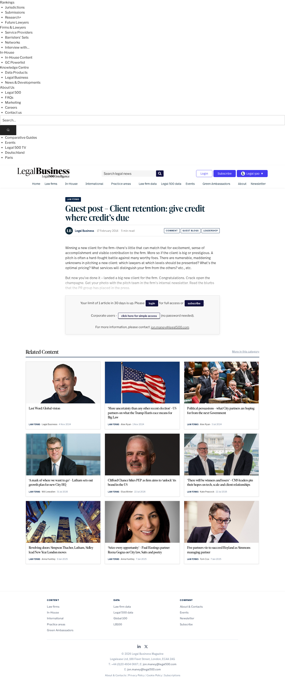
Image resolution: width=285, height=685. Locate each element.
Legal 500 (13, 92)
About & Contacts (191, 606)
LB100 (117, 624)
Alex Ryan (126, 424)
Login (204, 173)
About (242, 184)
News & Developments (22, 82)
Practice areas (121, 184)
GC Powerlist (15, 62)
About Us (7, 87)
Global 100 (120, 618)
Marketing (13, 103)
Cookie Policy (154, 675)
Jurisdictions (15, 7)
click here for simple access (139, 315)
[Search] (8, 130)
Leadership (210, 230)
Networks (12, 42)
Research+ (13, 17)
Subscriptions (172, 675)
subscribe (194, 303)
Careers (11, 108)
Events (10, 143)
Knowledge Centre (14, 67)
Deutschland (15, 153)
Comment (172, 230)
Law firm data (148, 184)
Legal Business (16, 77)
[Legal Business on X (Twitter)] (146, 647)
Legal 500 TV (15, 148)
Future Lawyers (17, 22)
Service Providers (19, 32)
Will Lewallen (48, 491)
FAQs (9, 97)
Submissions (15, 12)
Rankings (7, 2)
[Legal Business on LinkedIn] (139, 647)
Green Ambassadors (216, 184)
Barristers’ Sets (17, 37)
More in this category (245, 351)
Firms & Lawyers (13, 27)
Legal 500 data (171, 184)
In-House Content (18, 57)
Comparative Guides (21, 138)
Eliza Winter (127, 491)
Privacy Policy (136, 675)
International (94, 184)
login (152, 303)
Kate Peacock (207, 491)
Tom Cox (204, 559)
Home (36, 184)
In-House (7, 52)
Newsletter (258, 184)
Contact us (13, 113)
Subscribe (225, 173)
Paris (9, 158)
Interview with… (17, 47)
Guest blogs (191, 230)
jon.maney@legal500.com (170, 327)
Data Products (16, 72)
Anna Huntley (48, 559)
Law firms (51, 184)
